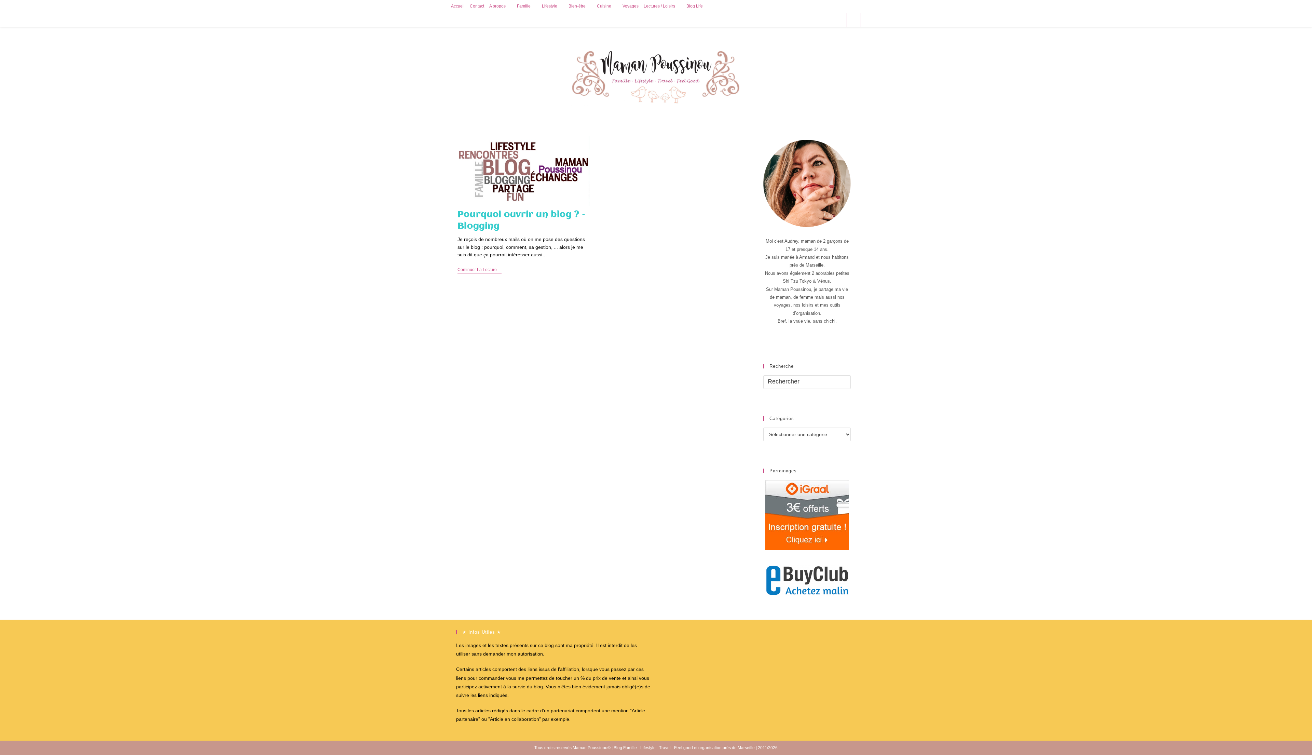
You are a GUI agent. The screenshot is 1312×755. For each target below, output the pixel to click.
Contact (477, 6)
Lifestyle (549, 6)
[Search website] (854, 20)
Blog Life (694, 6)
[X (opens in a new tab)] (801, 20)
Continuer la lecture (479, 270)
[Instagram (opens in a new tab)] (829, 20)
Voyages (631, 6)
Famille (524, 6)
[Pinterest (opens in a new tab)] (820, 20)
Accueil (458, 6)
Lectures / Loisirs (659, 6)
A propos (497, 6)
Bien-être (577, 6)
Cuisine (604, 6)
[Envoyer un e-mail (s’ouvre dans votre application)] (838, 20)
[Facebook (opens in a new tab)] (811, 20)
